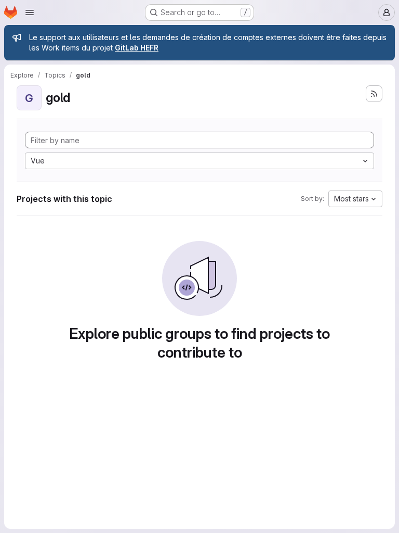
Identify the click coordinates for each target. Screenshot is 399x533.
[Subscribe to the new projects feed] (374, 93)
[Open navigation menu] (29, 12)
